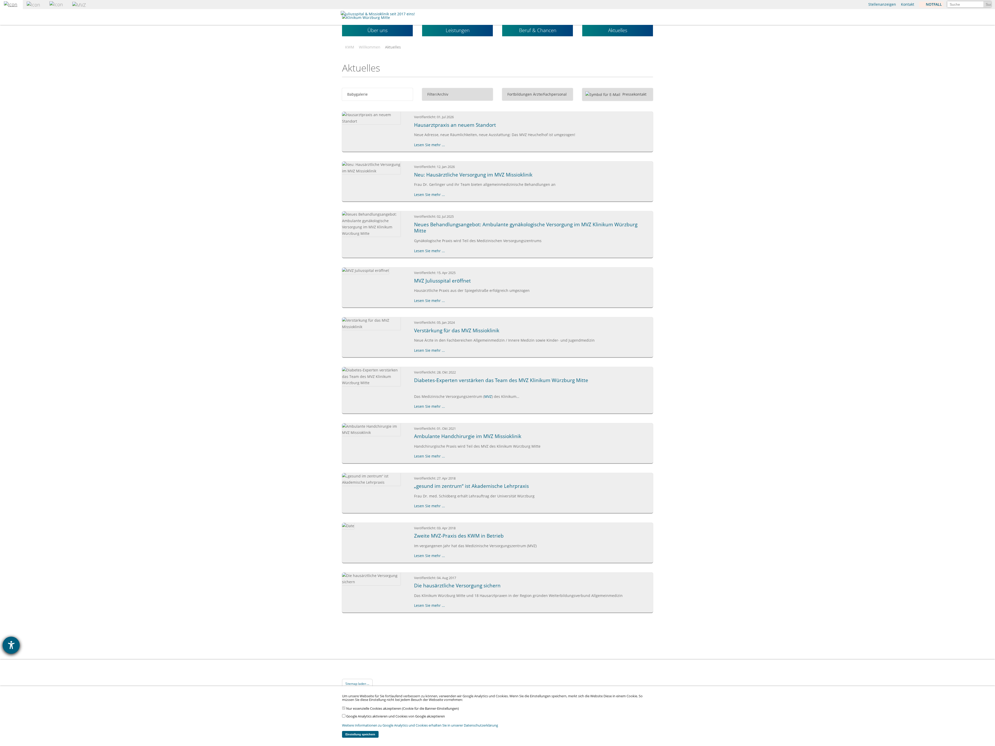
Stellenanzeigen (882, 4)
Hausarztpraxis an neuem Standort (455, 125)
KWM (349, 47)
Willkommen (369, 47)
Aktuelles (617, 30)
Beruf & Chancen (537, 30)
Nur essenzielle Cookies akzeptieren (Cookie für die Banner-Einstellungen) (402, 708)
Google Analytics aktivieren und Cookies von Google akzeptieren (395, 716)
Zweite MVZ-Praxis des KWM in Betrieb (459, 535)
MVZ (488, 396)
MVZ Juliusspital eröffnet (442, 280)
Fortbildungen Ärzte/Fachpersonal (536, 94)
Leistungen (458, 30)
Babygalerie (357, 94)
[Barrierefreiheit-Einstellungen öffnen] (11, 645)
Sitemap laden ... (357, 683)
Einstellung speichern (360, 734)
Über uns (377, 30)
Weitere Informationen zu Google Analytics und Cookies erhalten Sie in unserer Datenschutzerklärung (420, 725)
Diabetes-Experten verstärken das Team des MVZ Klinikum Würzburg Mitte (501, 380)
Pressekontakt (633, 94)
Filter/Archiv (437, 94)
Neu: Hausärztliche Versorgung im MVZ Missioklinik (473, 174)
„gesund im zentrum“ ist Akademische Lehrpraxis (471, 486)
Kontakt (907, 4)
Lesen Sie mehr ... (429, 144)
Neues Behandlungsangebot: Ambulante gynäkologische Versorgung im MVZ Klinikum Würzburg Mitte (525, 227)
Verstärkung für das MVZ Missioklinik (456, 330)
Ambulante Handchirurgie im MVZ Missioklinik (467, 436)
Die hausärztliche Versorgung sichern (457, 585)
